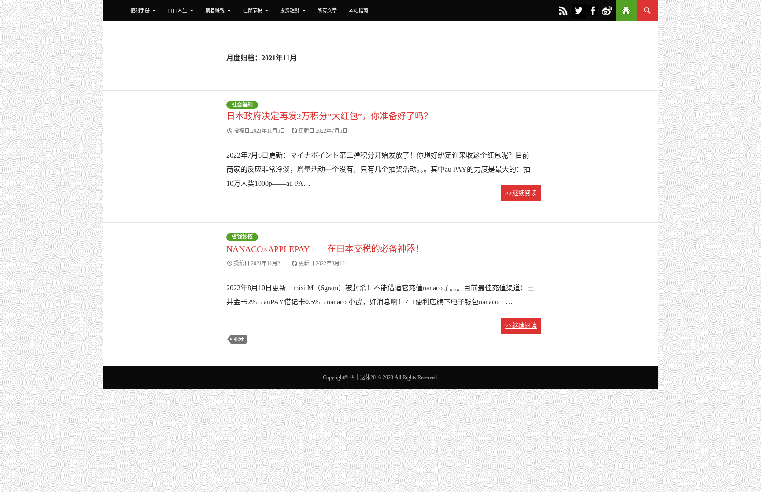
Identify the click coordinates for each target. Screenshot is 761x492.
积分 (239, 339)
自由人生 (177, 10)
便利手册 (140, 10)
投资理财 (289, 10)
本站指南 (358, 10)
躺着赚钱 (215, 10)
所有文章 (327, 10)
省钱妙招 (242, 237)
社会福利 (242, 105)
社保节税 (252, 10)
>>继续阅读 (521, 193)
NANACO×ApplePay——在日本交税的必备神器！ (325, 249)
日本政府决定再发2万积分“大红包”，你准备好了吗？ (329, 116)
